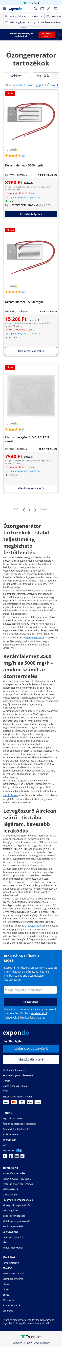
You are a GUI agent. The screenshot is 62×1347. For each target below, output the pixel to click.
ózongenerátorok (34, 637)
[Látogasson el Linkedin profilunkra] (17, 1157)
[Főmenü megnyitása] (4, 9)
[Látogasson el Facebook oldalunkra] (11, 1157)
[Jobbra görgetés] (59, 34)
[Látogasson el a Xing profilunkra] (22, 1157)
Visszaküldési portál (31, 1059)
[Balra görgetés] (2, 34)
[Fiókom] (48, 8)
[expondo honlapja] (6, 85)
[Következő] (35, 510)
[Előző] (24, 510)
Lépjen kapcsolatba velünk (31, 1048)
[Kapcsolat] (42, 8)
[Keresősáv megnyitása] (35, 8)
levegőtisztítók (35, 925)
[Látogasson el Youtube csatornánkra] (5, 1157)
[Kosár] (55, 8)
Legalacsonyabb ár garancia (24, 197)
